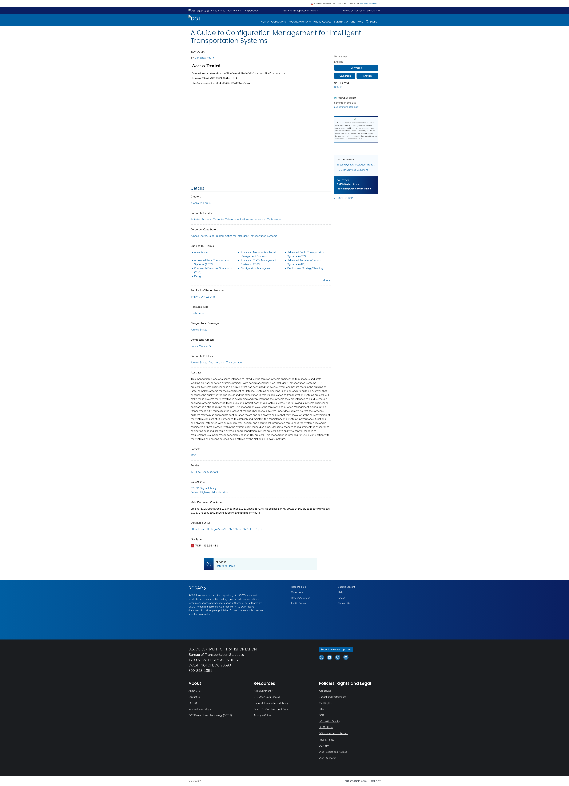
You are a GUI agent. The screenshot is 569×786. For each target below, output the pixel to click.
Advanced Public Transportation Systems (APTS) (306, 254)
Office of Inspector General (333, 733)
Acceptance (200, 252)
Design (198, 276)
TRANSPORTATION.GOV (356, 781)
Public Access (322, 21)
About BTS (194, 691)
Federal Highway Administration (209, 492)
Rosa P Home (298, 587)
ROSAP (195, 588)
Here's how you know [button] (369, 3)
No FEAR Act (326, 727)
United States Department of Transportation (233, 10)
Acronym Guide (262, 715)
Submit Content (344, 21)
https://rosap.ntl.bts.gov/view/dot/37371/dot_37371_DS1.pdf (226, 529)
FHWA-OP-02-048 (203, 296)
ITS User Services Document (352, 170)
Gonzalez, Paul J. (204, 57)
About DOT (325, 691)
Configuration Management (256, 268)
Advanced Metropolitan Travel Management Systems (258, 254)
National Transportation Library (271, 703)
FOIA (322, 715)
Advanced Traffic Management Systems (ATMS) (258, 262)
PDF (193, 455)
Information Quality (329, 721)
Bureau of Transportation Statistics (361, 10)
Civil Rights (325, 703)
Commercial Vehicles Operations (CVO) (213, 270)
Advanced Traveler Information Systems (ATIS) (305, 262)
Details (338, 87)
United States (199, 329)
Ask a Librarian (262, 691)
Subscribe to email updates (336, 649)
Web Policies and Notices (333, 752)
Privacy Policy (326, 739)
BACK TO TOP (345, 198)
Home (265, 21)
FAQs (191, 703)
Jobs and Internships (199, 709)
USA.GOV (376, 781)
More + (326, 280)
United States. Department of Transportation (217, 362)
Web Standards (327, 758)
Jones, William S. (201, 346)
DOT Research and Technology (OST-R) (210, 715)
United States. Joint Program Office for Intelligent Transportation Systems (234, 236)
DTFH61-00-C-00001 (204, 472)
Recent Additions (300, 21)
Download (356, 67)
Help (360, 21)
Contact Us (344, 603)
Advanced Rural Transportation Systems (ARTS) (212, 262)
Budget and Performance (332, 697)
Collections (278, 21)
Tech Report (198, 313)
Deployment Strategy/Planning (305, 268)
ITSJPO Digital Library (203, 488)
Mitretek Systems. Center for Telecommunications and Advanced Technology (236, 219)
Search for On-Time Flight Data (271, 709)
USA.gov (324, 745)
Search (374, 21)
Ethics (322, 709)
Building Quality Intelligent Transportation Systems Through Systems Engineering (356, 164)
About (341, 598)
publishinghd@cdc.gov (346, 107)
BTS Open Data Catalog (267, 697)
